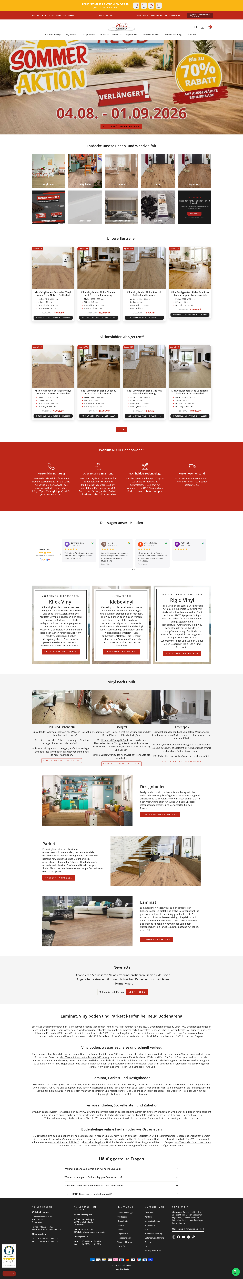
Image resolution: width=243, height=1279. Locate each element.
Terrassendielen (151, 34)
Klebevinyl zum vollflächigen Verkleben (78, 1060)
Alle (121, 429)
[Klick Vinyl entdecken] (61, 625)
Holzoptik (174, 1084)
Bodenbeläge (194, 1026)
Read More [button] (105, 564)
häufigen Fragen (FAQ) (171, 1145)
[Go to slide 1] (132, 569)
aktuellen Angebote (94, 1142)
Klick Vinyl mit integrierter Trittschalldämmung (84, 1057)
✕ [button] (14, 1246)
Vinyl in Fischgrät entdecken (121, 764)
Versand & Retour (152, 1221)
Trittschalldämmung (115, 1114)
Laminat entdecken (156, 939)
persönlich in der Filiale (85, 1138)
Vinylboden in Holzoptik (185, 1063)
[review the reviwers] (93, 543)
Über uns (149, 1212)
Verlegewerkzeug (157, 1114)
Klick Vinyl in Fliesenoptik (166, 744)
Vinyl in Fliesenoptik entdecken (181, 762)
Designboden (88, 34)
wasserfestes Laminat (101, 1087)
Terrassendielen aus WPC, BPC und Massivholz (83, 1111)
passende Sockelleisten (91, 1114)
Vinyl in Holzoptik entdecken (61, 760)
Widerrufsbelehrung (153, 1233)
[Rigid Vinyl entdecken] (182, 625)
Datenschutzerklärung (154, 1237)
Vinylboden (70, 34)
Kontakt (148, 1216)
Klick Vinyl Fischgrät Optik (114, 740)
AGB (147, 1229)
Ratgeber (149, 1242)
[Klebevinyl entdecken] (121, 625)
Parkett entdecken (59, 878)
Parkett (116, 34)
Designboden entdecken (160, 814)
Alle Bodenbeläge (53, 34)
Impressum (150, 1225)
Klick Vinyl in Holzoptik (79, 731)
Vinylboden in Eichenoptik (64, 751)
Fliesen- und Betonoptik (132, 1066)
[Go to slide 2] (134, 569)
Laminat (102, 34)
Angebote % (131, 34)
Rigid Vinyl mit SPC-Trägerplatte (57, 1063)
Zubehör (192, 34)
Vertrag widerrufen (153, 1250)
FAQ (146, 1246)
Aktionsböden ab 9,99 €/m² (64, 1142)
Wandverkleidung (173, 34)
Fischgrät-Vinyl (95, 1066)
